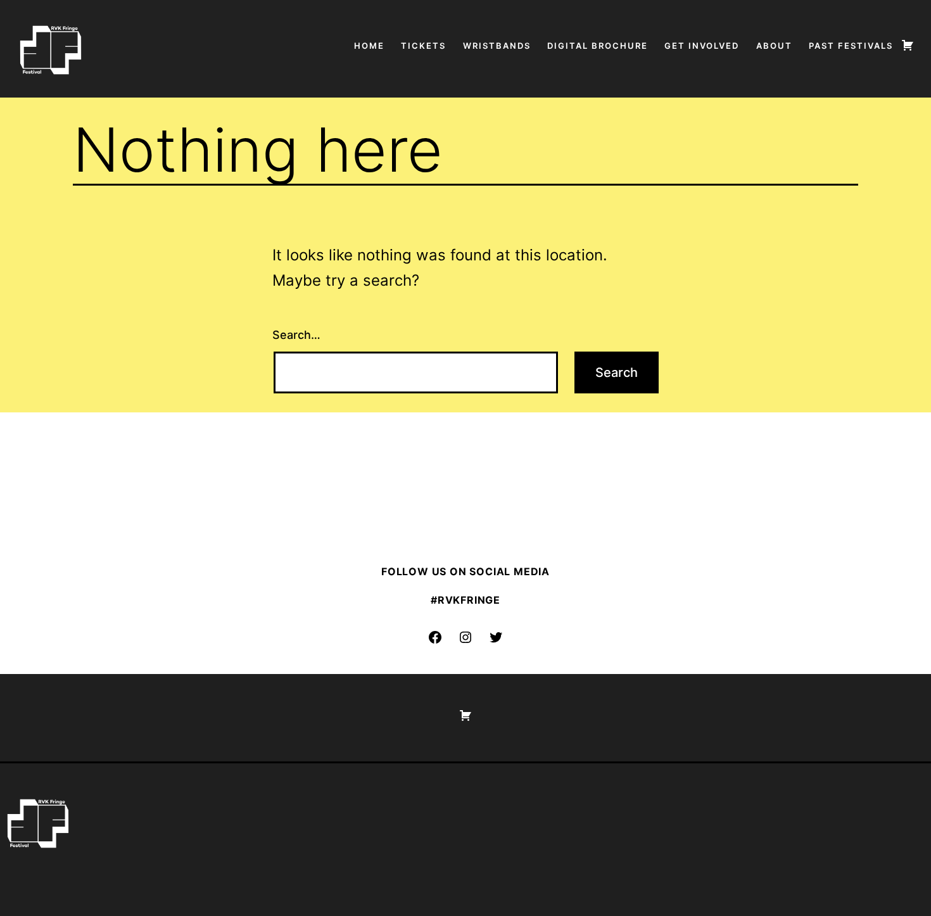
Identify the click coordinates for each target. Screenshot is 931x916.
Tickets (423, 46)
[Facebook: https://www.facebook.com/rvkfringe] (435, 637)
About (774, 46)
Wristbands (497, 46)
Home (369, 46)
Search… (296, 334)
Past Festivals (851, 46)
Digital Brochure (597, 46)
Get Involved (701, 46)
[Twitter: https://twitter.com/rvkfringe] (495, 637)
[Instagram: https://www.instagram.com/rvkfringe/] (465, 637)
